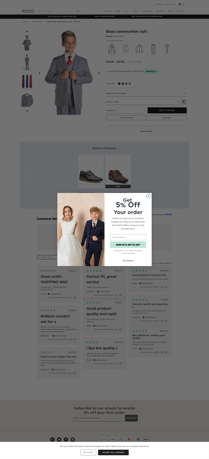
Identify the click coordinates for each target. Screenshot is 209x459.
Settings (88, 452)
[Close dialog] (148, 196)
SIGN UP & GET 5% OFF (128, 244)
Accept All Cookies (113, 452)
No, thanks (128, 261)
